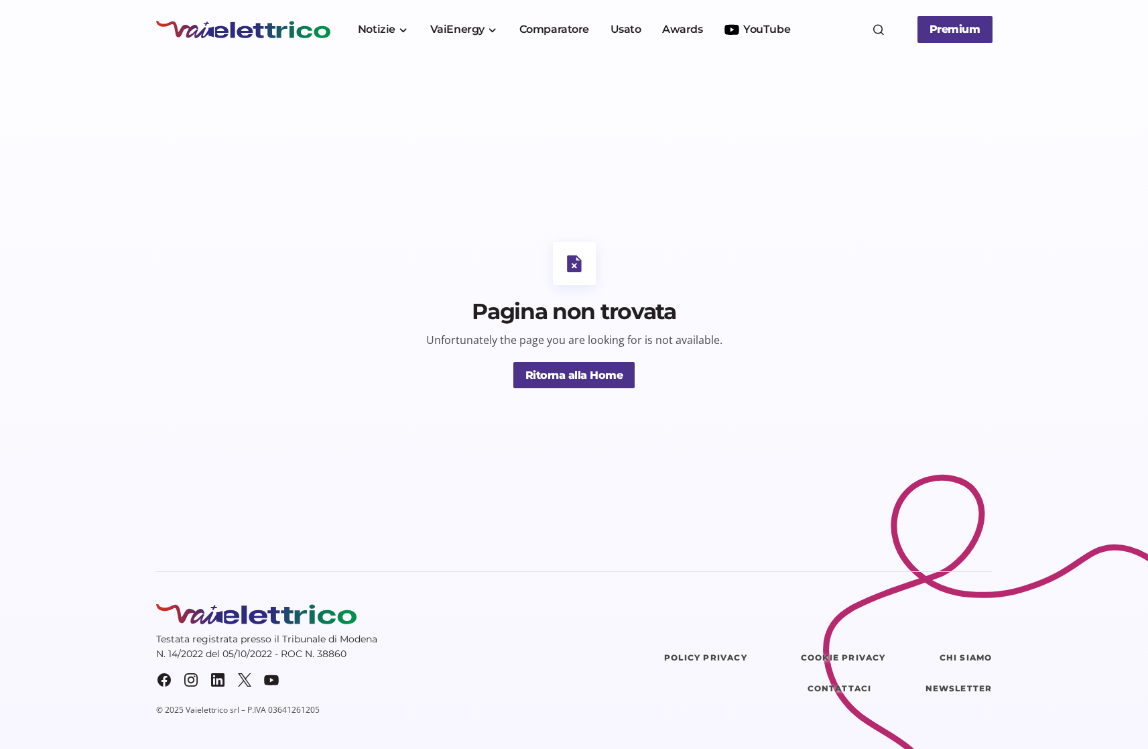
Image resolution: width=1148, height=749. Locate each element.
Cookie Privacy (843, 657)
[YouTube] (271, 680)
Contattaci (840, 688)
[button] (878, 29)
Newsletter (959, 688)
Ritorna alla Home (574, 375)
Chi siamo (966, 657)
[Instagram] (191, 680)
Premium (955, 29)
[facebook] (164, 680)
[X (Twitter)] (244, 680)
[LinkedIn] (217, 680)
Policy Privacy (705, 657)
